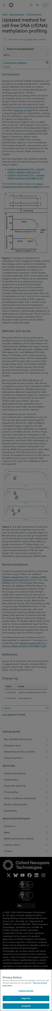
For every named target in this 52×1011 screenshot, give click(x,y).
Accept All (26, 1006)
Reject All (26, 998)
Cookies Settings (26, 991)
